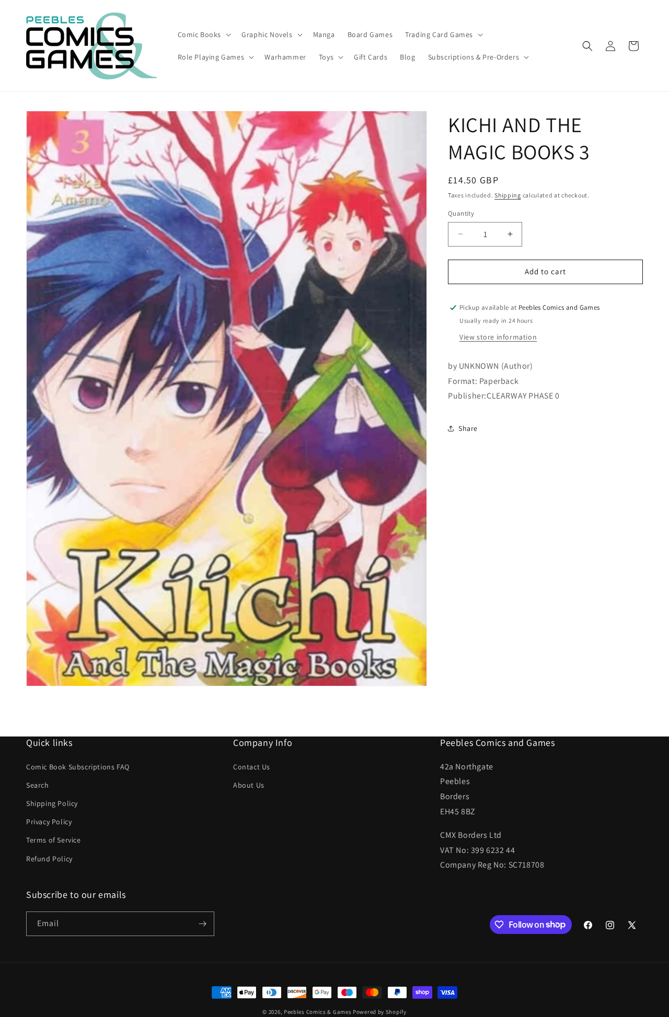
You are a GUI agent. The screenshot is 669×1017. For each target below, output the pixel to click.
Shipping (507, 195)
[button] (203, 34)
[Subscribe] (202, 923)
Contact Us (251, 766)
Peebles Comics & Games (317, 1011)
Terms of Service (53, 840)
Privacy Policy (49, 821)
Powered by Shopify (380, 1011)
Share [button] (468, 428)
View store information (498, 337)
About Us (248, 785)
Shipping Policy (52, 803)
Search (37, 785)
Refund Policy (49, 858)
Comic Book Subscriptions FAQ (78, 766)
